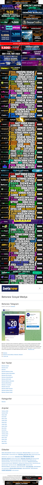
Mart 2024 (4, 441)
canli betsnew (13, 466)
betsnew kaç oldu (25, 460)
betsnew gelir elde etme (11, 456)
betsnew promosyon (33, 461)
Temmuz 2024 (5, 433)
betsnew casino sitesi (35, 454)
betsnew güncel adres (15, 458)
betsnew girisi (19, 456)
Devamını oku (31, 349)
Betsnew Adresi (5, 365)
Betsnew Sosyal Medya (8, 354)
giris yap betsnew (5, 468)
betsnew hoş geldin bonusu (15, 460)
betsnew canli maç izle (24, 454)
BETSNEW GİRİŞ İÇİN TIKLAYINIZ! (21, 43)
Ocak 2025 (4, 422)
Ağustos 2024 (5, 431)
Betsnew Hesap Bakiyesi (7, 377)
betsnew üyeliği (29, 464)
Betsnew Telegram (10, 304)
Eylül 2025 (4, 416)
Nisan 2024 (4, 439)
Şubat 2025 (4, 420)
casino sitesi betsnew (21, 466)
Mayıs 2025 (4, 418)
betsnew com (4, 456)
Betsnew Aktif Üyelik (6, 379)
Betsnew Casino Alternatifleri (8, 373)
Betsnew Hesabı (35, 458)
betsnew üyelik (21, 464)
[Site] (21, 73)
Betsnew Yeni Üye (6, 386)
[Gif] (21, 120)
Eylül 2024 (4, 430)
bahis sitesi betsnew (7, 452)
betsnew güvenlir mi (26, 458)
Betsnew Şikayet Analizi (7, 392)
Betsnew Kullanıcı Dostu (7, 390)
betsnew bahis (5, 454)
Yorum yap (5, 356)
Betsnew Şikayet (6, 466)
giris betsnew (29, 466)
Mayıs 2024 (4, 437)
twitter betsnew (15, 470)
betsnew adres (19, 452)
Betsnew (5, 352)
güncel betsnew (26, 468)
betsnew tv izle (22, 463)
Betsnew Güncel (6, 458)
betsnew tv (15, 463)
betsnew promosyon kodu (7, 463)
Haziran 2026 (5, 412)
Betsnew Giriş (5, 367)
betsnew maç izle (32, 460)
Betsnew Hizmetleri (6, 460)
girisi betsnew (37, 466)
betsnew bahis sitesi (13, 454)
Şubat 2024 (4, 443)
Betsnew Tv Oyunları (6, 384)
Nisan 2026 (4, 414)
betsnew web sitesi (36, 463)
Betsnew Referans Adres (7, 371)
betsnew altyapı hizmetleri (35, 452)
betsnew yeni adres (13, 464)
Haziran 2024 (5, 435)
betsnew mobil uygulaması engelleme (15, 461)
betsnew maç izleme (6, 461)
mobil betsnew (7, 470)
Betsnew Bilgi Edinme (6, 382)
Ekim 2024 (4, 428)
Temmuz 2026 (5, 411)
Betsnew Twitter (28, 463)
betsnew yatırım (5, 464)
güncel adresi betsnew (15, 468)
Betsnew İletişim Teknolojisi (8, 380)
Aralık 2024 (4, 424)
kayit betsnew (34, 468)
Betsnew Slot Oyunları (7, 375)
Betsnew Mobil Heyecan (7, 388)
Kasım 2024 (4, 426)
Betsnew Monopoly (24, 461)
